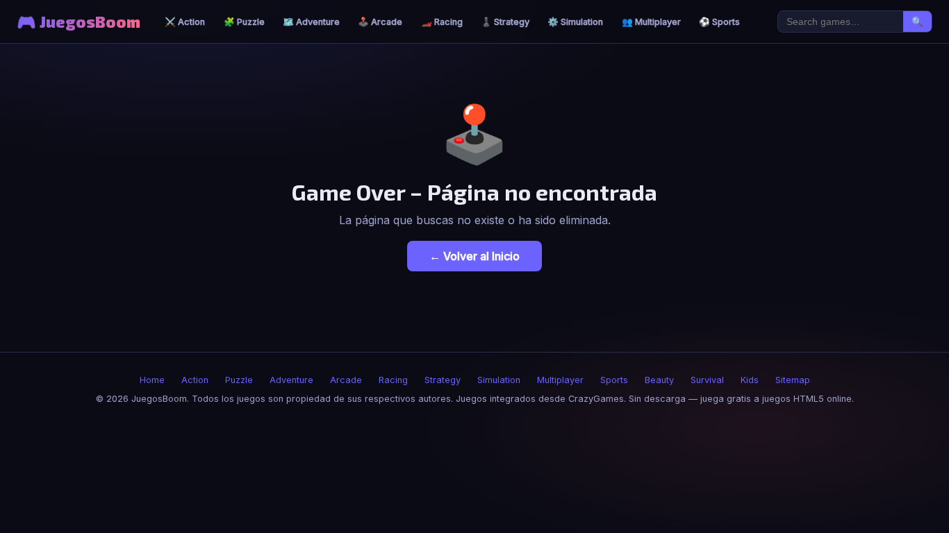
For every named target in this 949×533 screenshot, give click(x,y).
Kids (750, 380)
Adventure (291, 380)
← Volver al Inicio (474, 256)
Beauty (659, 380)
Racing (393, 380)
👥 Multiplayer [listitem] (651, 22)
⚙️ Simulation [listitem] (575, 22)
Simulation (498, 380)
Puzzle (239, 380)
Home (152, 380)
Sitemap (792, 380)
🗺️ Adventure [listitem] (311, 22)
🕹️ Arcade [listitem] (380, 22)
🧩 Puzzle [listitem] (244, 22)
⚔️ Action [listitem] (185, 22)
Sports (614, 380)
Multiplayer (560, 380)
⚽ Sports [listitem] (719, 22)
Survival (707, 380)
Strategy (442, 380)
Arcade (346, 380)
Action (194, 380)
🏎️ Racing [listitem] (442, 22)
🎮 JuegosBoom (78, 21)
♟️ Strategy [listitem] (505, 22)
